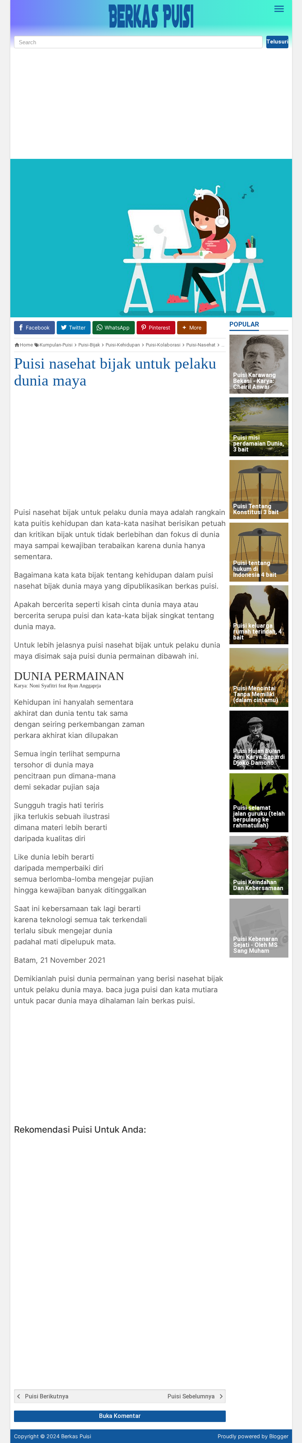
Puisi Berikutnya (47, 1397)
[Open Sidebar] (279, 9)
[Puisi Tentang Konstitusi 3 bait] (258, 489)
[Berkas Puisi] (151, 16)
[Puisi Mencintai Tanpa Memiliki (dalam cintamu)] (258, 677)
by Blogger (274, 1436)
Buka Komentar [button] (120, 1415)
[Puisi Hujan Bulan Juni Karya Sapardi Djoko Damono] (258, 740)
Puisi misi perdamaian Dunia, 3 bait (258, 444)
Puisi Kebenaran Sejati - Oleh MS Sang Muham (255, 945)
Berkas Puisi (76, 1436)
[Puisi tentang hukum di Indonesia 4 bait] (258, 552)
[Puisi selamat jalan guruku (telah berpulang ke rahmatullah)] (258, 802)
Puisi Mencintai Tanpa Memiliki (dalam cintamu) (255, 695)
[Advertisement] (151, 103)
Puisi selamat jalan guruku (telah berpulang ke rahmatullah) (259, 817)
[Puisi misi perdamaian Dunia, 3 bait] (258, 426)
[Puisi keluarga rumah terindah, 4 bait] (258, 614)
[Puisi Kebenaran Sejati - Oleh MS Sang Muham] (258, 928)
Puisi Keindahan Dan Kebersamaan (258, 885)
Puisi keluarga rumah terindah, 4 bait (257, 632)
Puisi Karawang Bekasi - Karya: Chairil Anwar (254, 381)
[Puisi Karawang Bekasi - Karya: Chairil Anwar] (258, 364)
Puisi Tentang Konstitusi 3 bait (256, 509)
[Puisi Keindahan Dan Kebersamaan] (258, 865)
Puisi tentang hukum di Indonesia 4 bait (255, 569)
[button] (192, 327)
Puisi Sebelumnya (191, 1397)
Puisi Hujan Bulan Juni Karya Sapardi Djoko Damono (259, 757)
